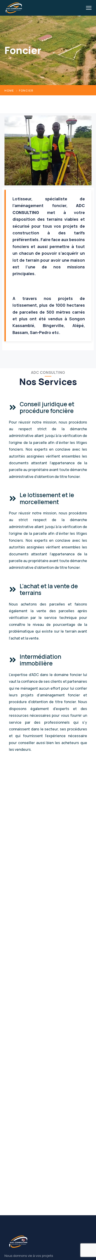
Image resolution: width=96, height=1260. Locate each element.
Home (9, 90)
